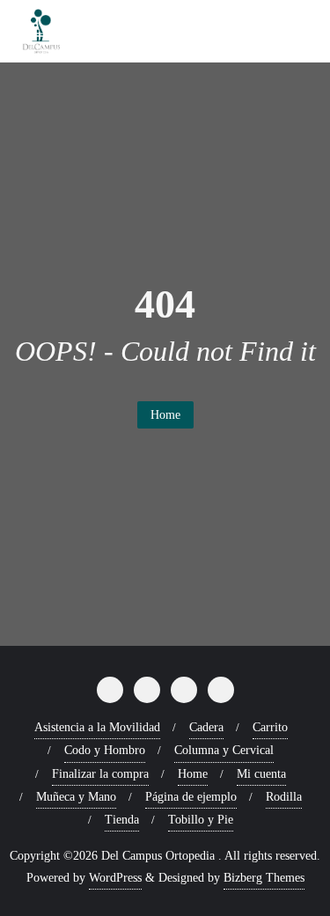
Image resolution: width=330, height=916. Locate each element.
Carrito (270, 727)
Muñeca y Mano (76, 796)
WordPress (115, 877)
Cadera (206, 727)
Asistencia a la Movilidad (97, 727)
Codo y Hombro (104, 750)
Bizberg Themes (264, 877)
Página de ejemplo (191, 796)
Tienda (122, 819)
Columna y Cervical (224, 750)
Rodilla (284, 796)
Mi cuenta (261, 773)
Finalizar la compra (100, 773)
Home (165, 414)
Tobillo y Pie (200, 819)
